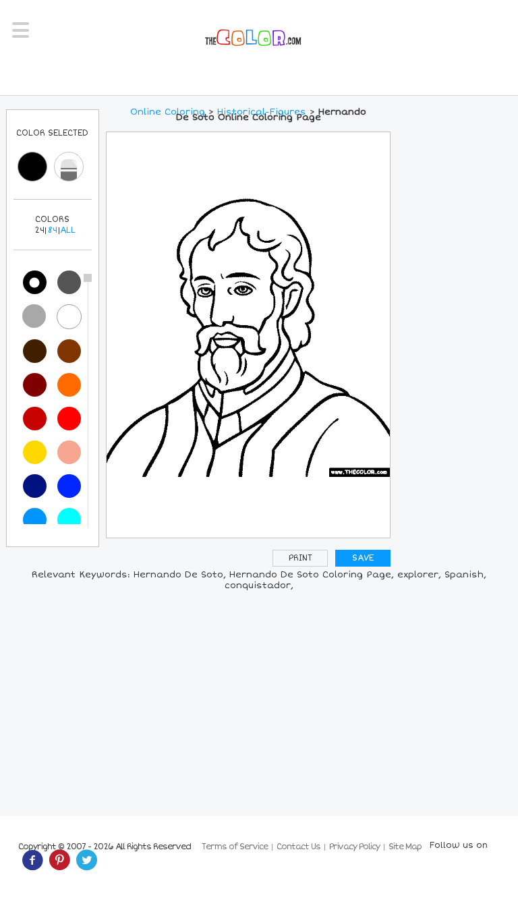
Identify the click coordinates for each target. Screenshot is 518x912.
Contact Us (298, 847)
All (68, 230)
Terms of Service (235, 847)
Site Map (405, 847)
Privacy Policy (354, 847)
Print (300, 558)
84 (52, 230)
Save (363, 558)
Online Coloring (167, 112)
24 (39, 230)
